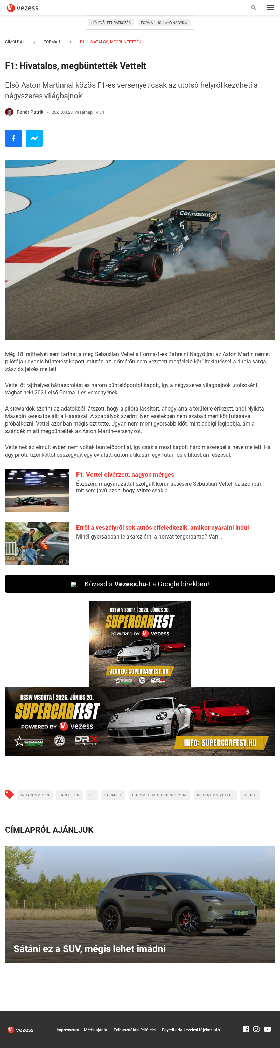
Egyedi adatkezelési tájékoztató (191, 1030)
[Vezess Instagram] (256, 1014)
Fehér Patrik (30, 112)
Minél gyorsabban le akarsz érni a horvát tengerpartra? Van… (149, 536)
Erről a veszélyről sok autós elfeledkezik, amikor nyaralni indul (162, 527)
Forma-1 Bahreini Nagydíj (159, 795)
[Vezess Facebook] (246, 1014)
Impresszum (68, 1030)
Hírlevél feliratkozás (111, 23)
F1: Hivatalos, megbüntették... (111, 42)
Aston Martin (35, 795)
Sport (250, 795)
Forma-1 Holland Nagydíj (164, 23)
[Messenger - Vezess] (34, 138)
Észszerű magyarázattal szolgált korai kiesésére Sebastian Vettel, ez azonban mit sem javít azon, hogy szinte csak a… (169, 487)
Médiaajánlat (96, 1030)
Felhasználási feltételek (135, 1030)
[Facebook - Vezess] (13, 138)
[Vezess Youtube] (267, 1014)
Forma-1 (52, 42)
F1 (91, 795)
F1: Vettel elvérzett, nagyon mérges (125, 474)
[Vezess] (29, 8)
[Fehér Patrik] (9, 112)
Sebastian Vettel (215, 795)
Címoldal (15, 42)
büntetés (69, 795)
